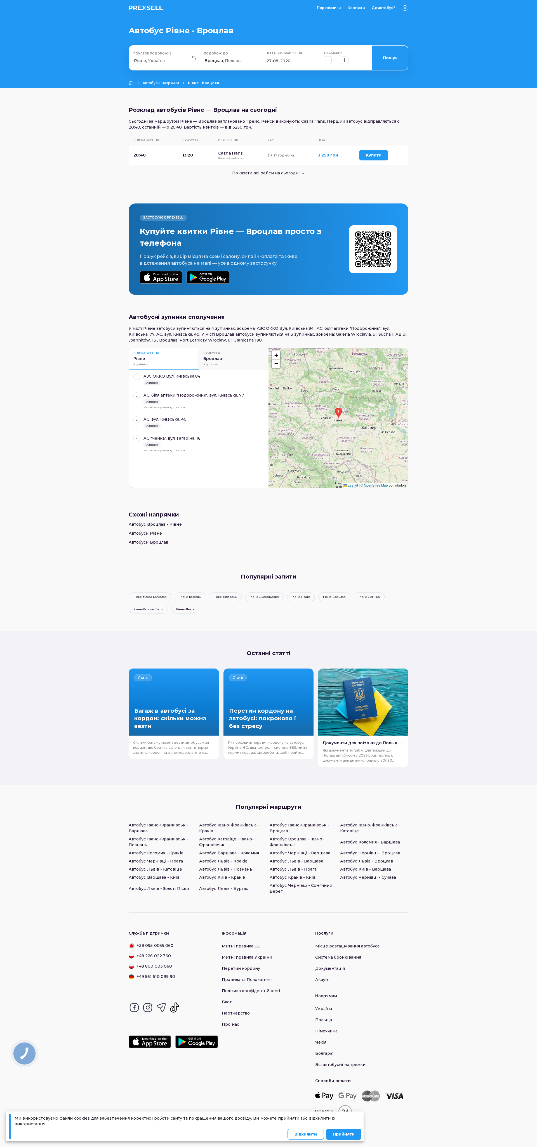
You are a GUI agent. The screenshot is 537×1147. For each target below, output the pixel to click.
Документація (330, 968)
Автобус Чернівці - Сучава (368, 877)
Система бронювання (338, 957)
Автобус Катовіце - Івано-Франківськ (226, 841)
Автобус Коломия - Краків (156, 852)
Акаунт (322, 979)
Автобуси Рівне (145, 533)
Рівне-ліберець (225, 597)
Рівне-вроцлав (334, 597)
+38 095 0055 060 (154, 945)
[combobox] (134, 61)
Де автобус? (383, 8)
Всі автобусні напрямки (340, 1064)
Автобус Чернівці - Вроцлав (370, 852)
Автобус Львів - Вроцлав (366, 861)
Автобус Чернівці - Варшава (300, 852)
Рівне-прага (301, 597)
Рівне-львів (185, 609)
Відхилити (306, 1134)
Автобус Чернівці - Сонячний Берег (301, 888)
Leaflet (352, 485)
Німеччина (326, 1031)
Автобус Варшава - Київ (154, 877)
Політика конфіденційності (251, 990)
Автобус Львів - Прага (293, 869)
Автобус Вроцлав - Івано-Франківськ (297, 841)
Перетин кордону (241, 968)
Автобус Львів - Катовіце (155, 869)
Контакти (356, 8)
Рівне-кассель (190, 597)
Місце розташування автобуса (347, 946)
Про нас (230, 1024)
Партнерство (236, 1013)
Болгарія (324, 1053)
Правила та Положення (246, 979)
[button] (338, 413)
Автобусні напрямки (161, 83)
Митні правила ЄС (241, 946)
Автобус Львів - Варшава (296, 861)
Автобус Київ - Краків (222, 877)
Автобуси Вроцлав (148, 542)
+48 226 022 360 (153, 955)
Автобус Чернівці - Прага (156, 861)
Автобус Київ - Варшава (365, 869)
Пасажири (333, 53)
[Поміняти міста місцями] (193, 57)
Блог (227, 1001)
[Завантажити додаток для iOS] (161, 277)
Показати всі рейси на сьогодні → (268, 173)
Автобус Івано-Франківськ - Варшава (158, 828)
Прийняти (344, 1134)
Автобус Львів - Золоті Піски (159, 888)
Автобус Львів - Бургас (223, 888)
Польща (323, 1019)
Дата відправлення (284, 53)
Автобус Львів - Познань (225, 869)
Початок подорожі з (152, 53)
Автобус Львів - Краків (223, 861)
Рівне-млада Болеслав (150, 597)
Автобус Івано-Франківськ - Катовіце (370, 828)
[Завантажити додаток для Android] (208, 277)
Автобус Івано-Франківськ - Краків (229, 828)
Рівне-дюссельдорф (264, 597)
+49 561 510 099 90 (155, 976)
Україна (323, 1008)
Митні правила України (247, 957)
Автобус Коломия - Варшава (370, 842)
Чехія (320, 1042)
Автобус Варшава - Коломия (229, 852)
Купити (373, 155)
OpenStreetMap (376, 485)
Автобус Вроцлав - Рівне (155, 524)
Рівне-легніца (369, 597)
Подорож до (216, 53)
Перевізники (329, 8)
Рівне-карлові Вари (148, 609)
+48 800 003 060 (154, 966)
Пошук (390, 57)
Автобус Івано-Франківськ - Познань (158, 841)
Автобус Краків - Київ (292, 877)
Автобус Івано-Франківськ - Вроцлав (299, 828)
